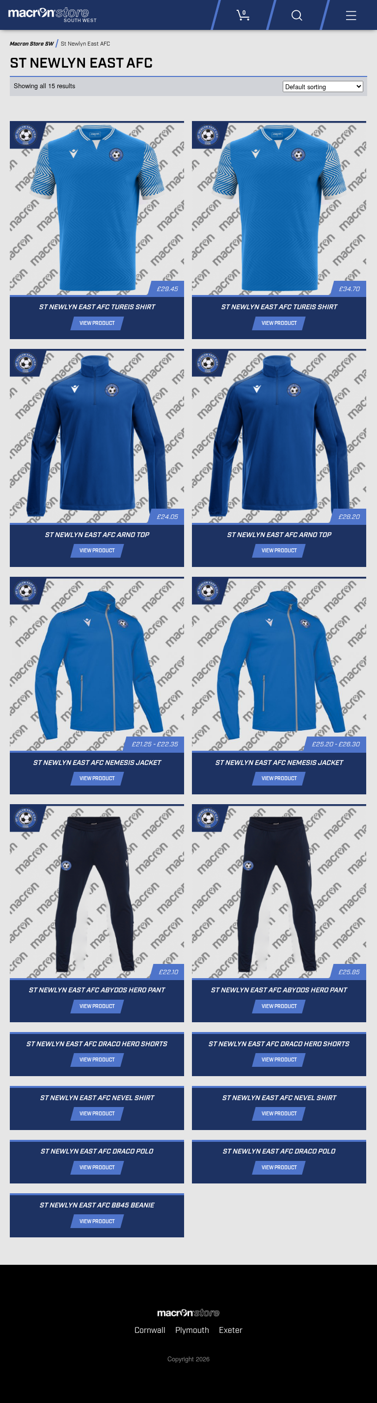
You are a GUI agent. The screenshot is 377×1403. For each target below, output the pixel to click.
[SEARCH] (296, 15)
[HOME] (188, 1313)
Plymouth (192, 1331)
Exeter (230, 1331)
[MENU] (350, 15)
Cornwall (150, 1331)
